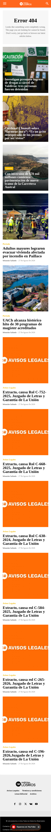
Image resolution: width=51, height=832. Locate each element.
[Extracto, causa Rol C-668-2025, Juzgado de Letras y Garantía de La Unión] (25, 432)
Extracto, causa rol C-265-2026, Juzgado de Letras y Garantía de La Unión (24, 683)
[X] (25, 804)
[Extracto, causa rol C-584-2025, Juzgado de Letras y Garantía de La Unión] (25, 576)
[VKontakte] (31, 804)
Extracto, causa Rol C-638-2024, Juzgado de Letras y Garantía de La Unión (24, 540)
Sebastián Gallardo (10, 261)
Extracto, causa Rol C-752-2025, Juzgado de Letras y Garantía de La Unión (24, 396)
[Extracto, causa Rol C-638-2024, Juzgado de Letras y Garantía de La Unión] (25, 504)
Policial (8, 74)
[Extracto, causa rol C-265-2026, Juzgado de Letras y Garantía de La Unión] (25, 648)
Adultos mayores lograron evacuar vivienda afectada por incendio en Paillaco (24, 252)
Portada (6, 244)
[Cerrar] (38, 827)
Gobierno (9, 168)
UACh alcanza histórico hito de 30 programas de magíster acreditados (22, 324)
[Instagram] (20, 804)
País (7, 123)
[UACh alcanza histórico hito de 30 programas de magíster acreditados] (25, 288)
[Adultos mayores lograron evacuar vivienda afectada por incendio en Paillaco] (25, 216)
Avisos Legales (9, 388)
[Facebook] (15, 804)
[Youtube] (36, 804)
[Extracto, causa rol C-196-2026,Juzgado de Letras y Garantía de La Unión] (25, 720)
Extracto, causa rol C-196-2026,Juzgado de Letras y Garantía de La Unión (24, 755)
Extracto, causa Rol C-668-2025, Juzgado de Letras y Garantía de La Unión (24, 468)
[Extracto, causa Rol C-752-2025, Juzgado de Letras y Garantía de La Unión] (25, 360)
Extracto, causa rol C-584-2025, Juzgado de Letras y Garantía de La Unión (24, 611)
